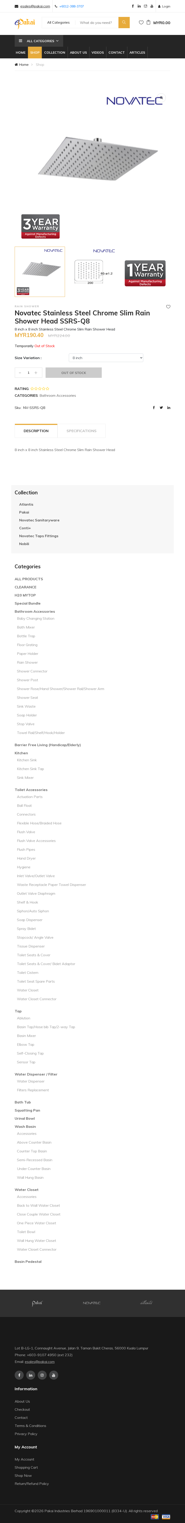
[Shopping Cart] (148, 22)
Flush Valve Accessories (36, 840)
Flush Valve (26, 832)
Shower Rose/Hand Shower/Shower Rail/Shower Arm (60, 688)
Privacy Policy (26, 1433)
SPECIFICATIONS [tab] (82, 431)
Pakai (24, 512)
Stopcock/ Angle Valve (35, 937)
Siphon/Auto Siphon (33, 911)
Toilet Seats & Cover (33, 955)
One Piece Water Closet (36, 1223)
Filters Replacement (33, 1090)
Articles (137, 52)
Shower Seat (27, 697)
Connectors (26, 814)
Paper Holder (27, 653)
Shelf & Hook (27, 902)
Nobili (24, 543)
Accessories (27, 1133)
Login (166, 6)
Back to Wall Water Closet (38, 1205)
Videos (98, 52)
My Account (24, 1459)
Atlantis (26, 504)
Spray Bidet (26, 928)
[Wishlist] (141, 22)
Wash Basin (25, 1126)
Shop (34, 52)
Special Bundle (28, 603)
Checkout (22, 1409)
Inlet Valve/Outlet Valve (36, 876)
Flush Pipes (26, 849)
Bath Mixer (26, 627)
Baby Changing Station (35, 618)
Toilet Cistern (27, 972)
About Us (78, 52)
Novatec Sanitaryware (39, 520)
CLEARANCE (25, 587)
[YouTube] (151, 6)
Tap (18, 1011)
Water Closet (28, 990)
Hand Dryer (26, 858)
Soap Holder (27, 715)
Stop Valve (26, 724)
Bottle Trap (26, 636)
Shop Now (23, 1475)
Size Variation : (28, 358)
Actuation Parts (30, 796)
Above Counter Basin (34, 1142)
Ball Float (24, 805)
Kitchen (21, 753)
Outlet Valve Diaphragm (36, 893)
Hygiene (23, 867)
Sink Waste (26, 706)
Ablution (23, 1018)
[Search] (124, 22)
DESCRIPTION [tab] (36, 431)
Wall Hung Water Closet (36, 1240)
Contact (117, 52)
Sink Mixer (25, 777)
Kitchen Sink (27, 760)
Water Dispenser (30, 1081)
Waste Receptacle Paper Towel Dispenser (51, 884)
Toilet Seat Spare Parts (36, 981)
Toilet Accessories (31, 789)
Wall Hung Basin (30, 1177)
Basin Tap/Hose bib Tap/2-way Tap (46, 1027)
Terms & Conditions (30, 1425)
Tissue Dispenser (31, 946)
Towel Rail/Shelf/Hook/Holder (41, 732)
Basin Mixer (26, 1035)
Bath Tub (23, 1102)
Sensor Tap (26, 1062)
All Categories (58, 22)
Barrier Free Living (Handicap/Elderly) (48, 745)
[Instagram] (145, 6)
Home (20, 52)
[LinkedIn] (139, 6)
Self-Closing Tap (30, 1053)
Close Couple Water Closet (38, 1214)
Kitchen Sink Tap (30, 768)
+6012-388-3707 (71, 6)
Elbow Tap (25, 1044)
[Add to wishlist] (168, 307)
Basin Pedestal (28, 1261)
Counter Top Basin (32, 1151)
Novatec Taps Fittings (38, 536)
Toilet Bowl (26, 1231)
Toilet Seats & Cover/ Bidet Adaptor (46, 963)
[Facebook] (132, 6)
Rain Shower (27, 662)
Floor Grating (27, 644)
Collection (54, 52)
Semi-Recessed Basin (34, 1160)
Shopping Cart (26, 1467)
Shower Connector (32, 671)
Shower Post (27, 680)
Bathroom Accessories (35, 611)
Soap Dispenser (29, 919)
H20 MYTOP (25, 595)
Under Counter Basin (34, 1168)
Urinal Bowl (25, 1118)
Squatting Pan (27, 1110)
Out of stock (73, 373)
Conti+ (25, 528)
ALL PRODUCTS (29, 579)
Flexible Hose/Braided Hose (39, 823)
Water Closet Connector (36, 999)
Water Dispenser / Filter (36, 1074)
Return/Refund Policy (32, 1483)
